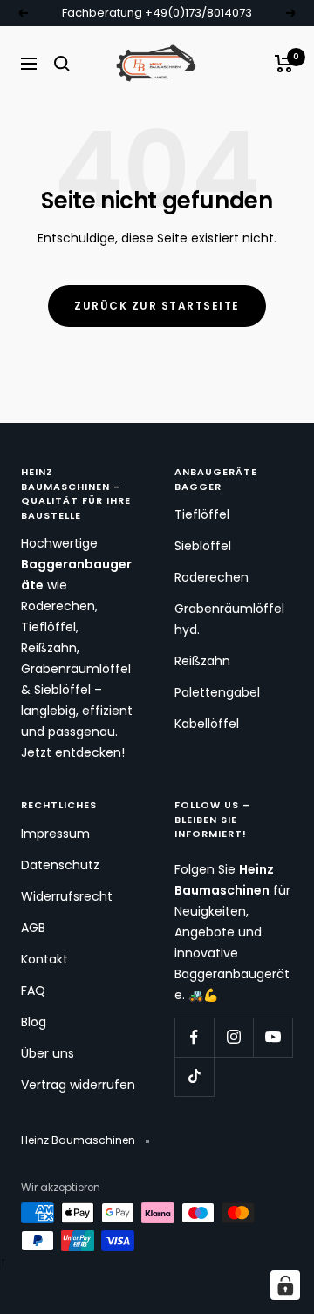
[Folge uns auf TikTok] (194, 1076)
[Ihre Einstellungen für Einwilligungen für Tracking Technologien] (285, 1285)
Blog (33, 1022)
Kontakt (44, 959)
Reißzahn (202, 661)
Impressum (55, 833)
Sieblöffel (202, 546)
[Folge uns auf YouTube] (272, 1037)
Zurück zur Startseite (157, 305)
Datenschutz (60, 865)
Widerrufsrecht (67, 896)
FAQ (33, 990)
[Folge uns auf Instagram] (233, 1037)
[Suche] (62, 63)
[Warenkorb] (284, 63)
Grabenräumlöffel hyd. (229, 619)
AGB (33, 927)
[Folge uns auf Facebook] (194, 1037)
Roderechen (211, 577)
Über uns (47, 1053)
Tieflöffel (201, 514)
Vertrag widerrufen (78, 1084)
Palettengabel (217, 692)
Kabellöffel (206, 723)
